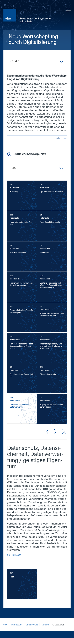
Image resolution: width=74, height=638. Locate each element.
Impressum (16, 624)
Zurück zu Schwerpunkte (30, 154)
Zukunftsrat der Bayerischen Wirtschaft (36, 20)
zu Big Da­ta (14, 555)
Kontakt (45, 624)
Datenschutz (32, 624)
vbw (5, 624)
